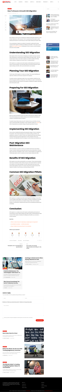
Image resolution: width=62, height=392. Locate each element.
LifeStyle (32, 1)
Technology (45, 1)
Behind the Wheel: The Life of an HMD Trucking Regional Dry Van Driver (12, 349)
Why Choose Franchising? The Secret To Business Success (11, 282)
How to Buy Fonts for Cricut (10, 333)
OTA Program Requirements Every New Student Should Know (54, 20)
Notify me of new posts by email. (26, 302)
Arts (15, 1)
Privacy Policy (24, 387)
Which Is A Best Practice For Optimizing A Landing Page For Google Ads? (24, 221)
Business (20, 1)
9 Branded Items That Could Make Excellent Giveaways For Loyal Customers (54, 62)
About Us (23, 382)
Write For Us (24, 385)
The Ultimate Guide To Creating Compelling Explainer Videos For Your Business (11, 366)
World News (38, 1)
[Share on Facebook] (6, 22)
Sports (51, 1)
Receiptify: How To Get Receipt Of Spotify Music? (15, 246)
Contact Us (24, 384)
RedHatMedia (28, 390)
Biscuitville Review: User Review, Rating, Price (54, 66)
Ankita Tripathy (29, 264)
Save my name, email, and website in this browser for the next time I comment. (18, 317)
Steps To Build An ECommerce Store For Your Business (21, 226)
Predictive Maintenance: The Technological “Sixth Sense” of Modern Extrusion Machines (12, 271)
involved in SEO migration (12, 240)
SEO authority (20, 240)
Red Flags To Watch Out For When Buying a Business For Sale (34, 258)
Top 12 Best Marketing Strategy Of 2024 (54, 71)
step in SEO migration (26, 240)
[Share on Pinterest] (6, 27)
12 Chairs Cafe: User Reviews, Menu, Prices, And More (54, 57)
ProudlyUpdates (7, 277)
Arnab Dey (22, 31)
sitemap (38, 122)
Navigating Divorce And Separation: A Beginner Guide (54, 28)
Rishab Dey (6, 355)
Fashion (26, 1)
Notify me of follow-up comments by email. (11, 302)
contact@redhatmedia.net (49, 390)
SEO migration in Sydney (16, 46)
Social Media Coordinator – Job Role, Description (20, 224)
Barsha (6, 287)
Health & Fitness (44, 385)
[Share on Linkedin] (6, 30)
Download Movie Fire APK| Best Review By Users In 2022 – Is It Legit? (54, 76)
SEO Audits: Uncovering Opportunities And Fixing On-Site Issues (33, 247)
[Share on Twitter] (6, 25)
